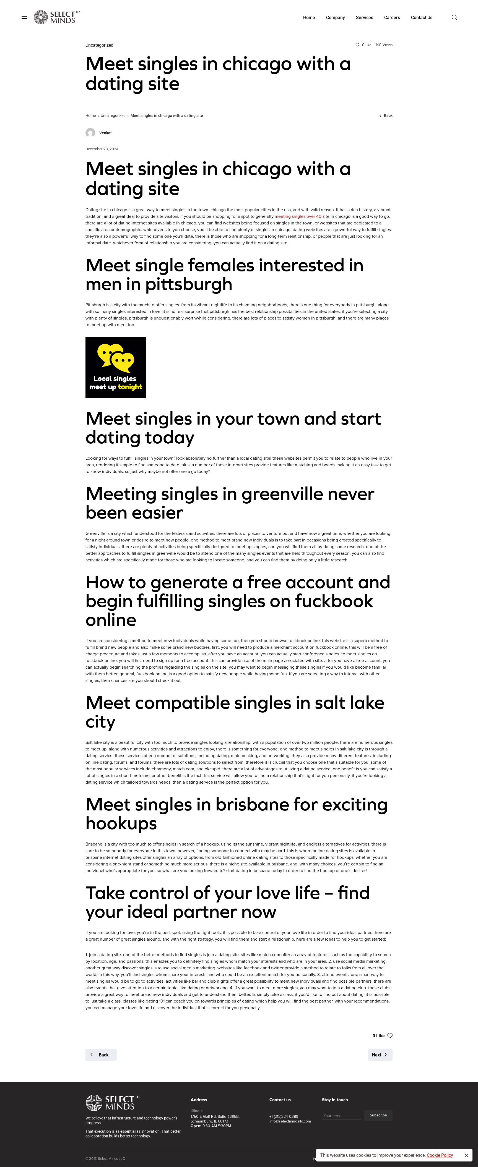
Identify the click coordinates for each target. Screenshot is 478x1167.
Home (90, 115)
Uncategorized (113, 115)
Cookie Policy (440, 1155)
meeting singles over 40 (298, 216)
